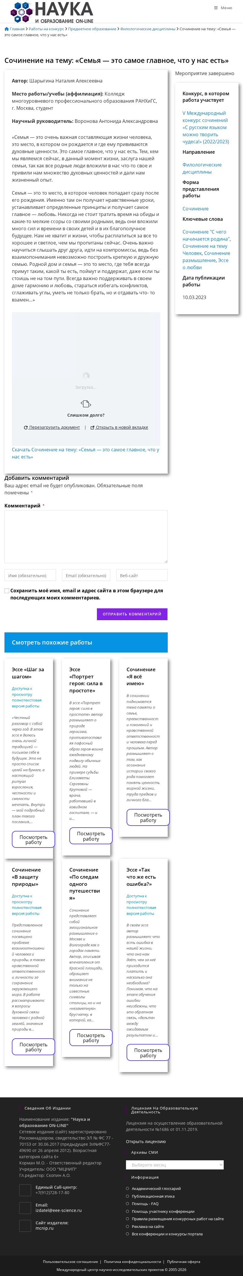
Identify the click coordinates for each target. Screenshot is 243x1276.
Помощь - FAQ (145, 1203)
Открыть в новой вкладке (121, 427)
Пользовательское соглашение (70, 1261)
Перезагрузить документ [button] (54, 427)
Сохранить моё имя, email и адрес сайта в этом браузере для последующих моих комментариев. (86, 594)
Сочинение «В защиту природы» (26, 876)
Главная (17, 28)
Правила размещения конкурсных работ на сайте (178, 1218)
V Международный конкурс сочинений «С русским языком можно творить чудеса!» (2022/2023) (206, 127)
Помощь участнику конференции (163, 1211)
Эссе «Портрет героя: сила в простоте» (86, 680)
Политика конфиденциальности (132, 1261)
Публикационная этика (153, 1196)
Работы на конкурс (46, 28)
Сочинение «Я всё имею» (141, 676)
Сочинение (196, 208)
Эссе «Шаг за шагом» (28, 673)
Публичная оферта (183, 1261)
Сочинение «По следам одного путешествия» (84, 883)
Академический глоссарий (156, 1188)
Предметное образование (92, 28)
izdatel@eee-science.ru (59, 1210)
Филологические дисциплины (147, 28)
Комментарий (24, 505)
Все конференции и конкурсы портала (167, 1234)
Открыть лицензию (146, 1141)
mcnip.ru (45, 1228)
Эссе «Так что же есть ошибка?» (141, 876)
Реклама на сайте (148, 1226)
